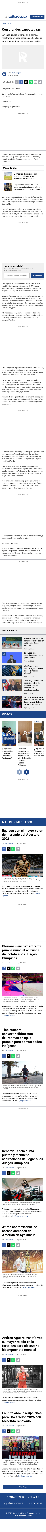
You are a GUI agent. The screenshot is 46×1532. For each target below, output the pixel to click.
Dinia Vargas (16, 73)
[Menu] (5, 16)
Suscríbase (35, 1503)
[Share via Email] (35, 82)
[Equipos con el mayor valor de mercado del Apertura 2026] (22, 865)
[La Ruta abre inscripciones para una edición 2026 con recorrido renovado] (22, 1447)
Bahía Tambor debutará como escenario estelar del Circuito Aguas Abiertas (34, 642)
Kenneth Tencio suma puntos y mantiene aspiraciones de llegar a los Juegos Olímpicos (22, 1157)
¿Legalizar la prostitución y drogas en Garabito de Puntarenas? (7, 753)
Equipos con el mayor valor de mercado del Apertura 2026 (22, 835)
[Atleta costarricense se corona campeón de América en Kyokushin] (22, 1261)
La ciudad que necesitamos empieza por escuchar (33, 655)
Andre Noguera (9, 843)
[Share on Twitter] (26, 82)
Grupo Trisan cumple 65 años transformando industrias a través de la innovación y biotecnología (28, 187)
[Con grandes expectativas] (23, 57)
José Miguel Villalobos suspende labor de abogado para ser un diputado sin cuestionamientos (33, 685)
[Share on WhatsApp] (31, 82)
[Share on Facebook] (21, 82)
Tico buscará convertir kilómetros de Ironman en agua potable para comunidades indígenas (22, 1038)
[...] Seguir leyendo (9, 1015)
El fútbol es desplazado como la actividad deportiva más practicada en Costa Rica (26, 176)
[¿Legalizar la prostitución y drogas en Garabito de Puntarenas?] (9, 733)
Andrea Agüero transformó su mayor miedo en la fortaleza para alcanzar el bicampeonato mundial (22, 1344)
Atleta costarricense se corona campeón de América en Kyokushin (19, 1231)
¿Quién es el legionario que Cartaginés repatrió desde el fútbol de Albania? (33, 669)
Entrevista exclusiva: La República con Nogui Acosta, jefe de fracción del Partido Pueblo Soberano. (24, 757)
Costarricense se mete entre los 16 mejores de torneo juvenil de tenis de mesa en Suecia (34, 701)
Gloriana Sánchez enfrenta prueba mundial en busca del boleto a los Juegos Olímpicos (21, 952)
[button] (37, 17)
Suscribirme (37, 276)
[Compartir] (40, 82)
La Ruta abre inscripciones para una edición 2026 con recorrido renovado (22, 1417)
